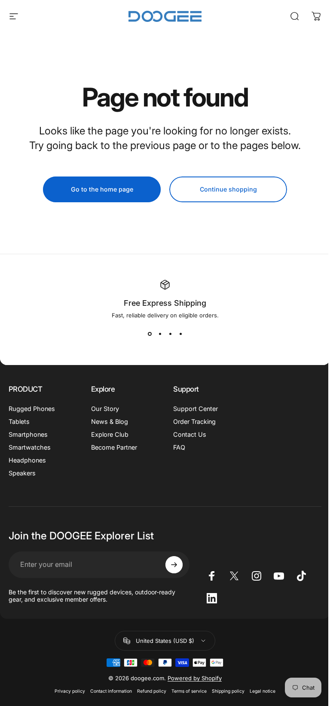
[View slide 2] (160, 334)
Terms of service (189, 691)
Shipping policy (228, 691)
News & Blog (109, 421)
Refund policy (151, 691)
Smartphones (28, 434)
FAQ (179, 447)
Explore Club (109, 434)
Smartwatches (30, 447)
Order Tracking (194, 421)
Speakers (22, 473)
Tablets (19, 421)
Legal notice (262, 691)
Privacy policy (70, 691)
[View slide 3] (170, 334)
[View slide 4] (180, 334)
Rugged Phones (32, 408)
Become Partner (114, 447)
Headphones (27, 460)
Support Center (195, 408)
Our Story (105, 408)
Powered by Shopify (195, 678)
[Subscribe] (174, 564)
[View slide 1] (149, 334)
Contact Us (189, 434)
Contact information (111, 691)
